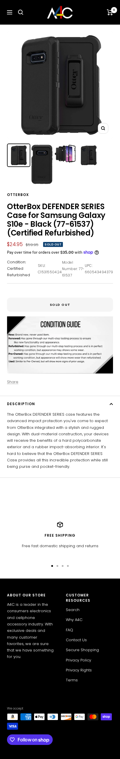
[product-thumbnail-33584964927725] (18, 155)
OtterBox (18, 194)
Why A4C (74, 619)
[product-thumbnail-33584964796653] (42, 164)
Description (21, 403)
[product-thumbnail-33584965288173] (88, 155)
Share (12, 382)
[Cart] (110, 12)
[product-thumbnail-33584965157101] (65, 154)
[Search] (20, 12)
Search (73, 610)
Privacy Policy (78, 660)
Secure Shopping (82, 650)
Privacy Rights (79, 670)
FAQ (69, 630)
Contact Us (76, 640)
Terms (72, 680)
